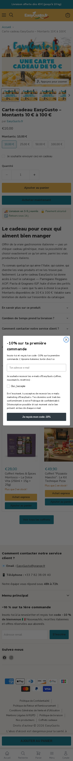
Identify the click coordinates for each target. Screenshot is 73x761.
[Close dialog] (66, 339)
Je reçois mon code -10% (36, 416)
